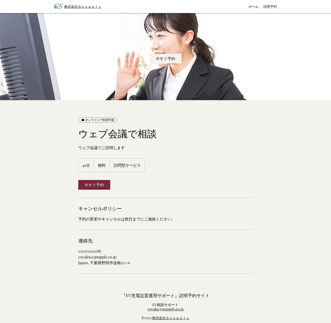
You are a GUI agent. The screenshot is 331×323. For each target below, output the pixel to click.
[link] (165, 58)
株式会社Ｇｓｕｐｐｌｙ (170, 317)
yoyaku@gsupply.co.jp (165, 309)
